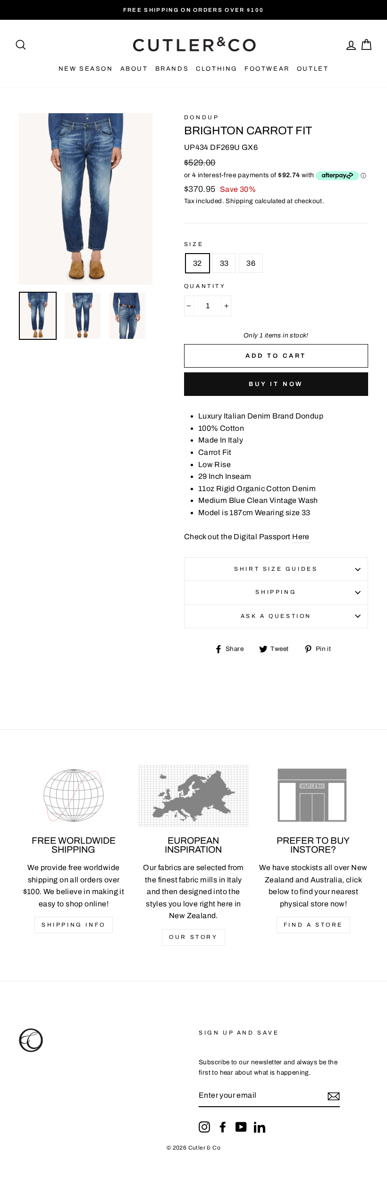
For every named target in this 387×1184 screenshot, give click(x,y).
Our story (193, 937)
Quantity (205, 286)
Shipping (239, 201)
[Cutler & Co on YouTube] (241, 1127)
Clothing (216, 69)
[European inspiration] (193, 795)
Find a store (313, 924)
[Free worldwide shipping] (73, 795)
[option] (193, 10)
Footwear (267, 69)
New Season (86, 69)
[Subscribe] (334, 1096)
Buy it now (276, 384)
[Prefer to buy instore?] (313, 795)
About (134, 69)
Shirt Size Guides (276, 569)
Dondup (201, 117)
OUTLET (313, 69)
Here (301, 537)
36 (250, 263)
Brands (172, 69)
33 (224, 263)
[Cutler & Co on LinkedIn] (259, 1127)
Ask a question (276, 616)
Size (193, 244)
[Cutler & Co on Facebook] (222, 1127)
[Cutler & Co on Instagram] (204, 1127)
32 (197, 263)
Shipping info (74, 924)
